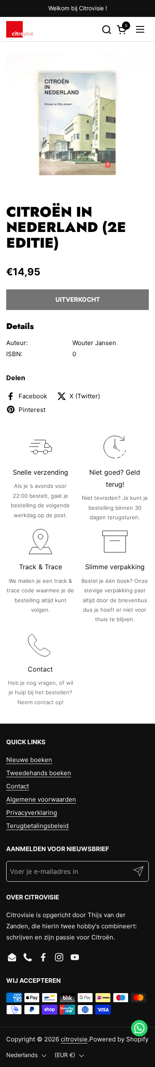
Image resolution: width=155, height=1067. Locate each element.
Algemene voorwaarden (41, 799)
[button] (106, 29)
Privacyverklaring (31, 812)
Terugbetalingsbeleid (37, 826)
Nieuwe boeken (29, 760)
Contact (17, 786)
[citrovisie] (19, 29)
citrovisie (74, 1039)
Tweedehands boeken (38, 773)
